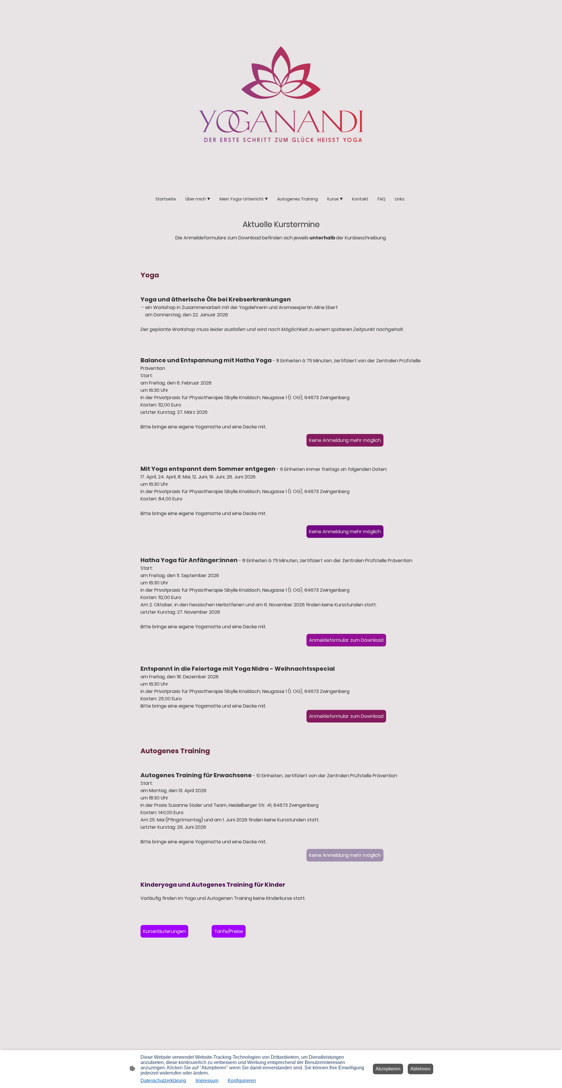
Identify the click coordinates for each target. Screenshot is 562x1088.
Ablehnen (420, 1068)
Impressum (207, 1080)
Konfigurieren (242, 1080)
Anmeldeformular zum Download (346, 640)
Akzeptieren (388, 1068)
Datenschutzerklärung (163, 1080)
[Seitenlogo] (281, 94)
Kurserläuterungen (164, 931)
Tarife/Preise (228, 931)
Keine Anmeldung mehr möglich (345, 440)
